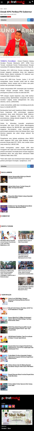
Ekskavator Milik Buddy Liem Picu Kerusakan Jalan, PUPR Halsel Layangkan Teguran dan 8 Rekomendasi (7, 274)
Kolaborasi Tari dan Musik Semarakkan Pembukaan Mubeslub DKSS (20, 206)
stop (9, 16)
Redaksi (4, 428)
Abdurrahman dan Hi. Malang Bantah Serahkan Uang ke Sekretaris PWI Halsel (20, 365)
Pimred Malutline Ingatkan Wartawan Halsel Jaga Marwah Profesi (25, 288)
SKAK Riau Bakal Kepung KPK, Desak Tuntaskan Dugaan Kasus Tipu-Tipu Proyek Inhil (19, 328)
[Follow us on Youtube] (13, 406)
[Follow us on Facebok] (3, 406)
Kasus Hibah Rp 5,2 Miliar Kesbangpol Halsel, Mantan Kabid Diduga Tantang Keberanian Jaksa (19, 319)
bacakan (4, 16)
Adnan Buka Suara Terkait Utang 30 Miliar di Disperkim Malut (19, 187)
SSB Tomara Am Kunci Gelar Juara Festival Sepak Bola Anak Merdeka (25, 272)
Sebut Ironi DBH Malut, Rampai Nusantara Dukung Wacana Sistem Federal (19, 300)
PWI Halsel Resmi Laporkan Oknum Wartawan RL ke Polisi (24, 256)
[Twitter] (28, 19)
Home (1, 8)
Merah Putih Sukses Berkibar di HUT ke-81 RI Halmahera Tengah (20, 308)
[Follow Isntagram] (10, 406)
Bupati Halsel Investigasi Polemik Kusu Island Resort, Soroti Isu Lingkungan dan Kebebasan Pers (20, 347)
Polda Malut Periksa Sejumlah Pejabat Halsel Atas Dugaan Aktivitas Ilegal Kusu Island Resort (20, 357)
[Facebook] (32, 19)
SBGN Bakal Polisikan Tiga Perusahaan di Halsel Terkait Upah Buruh (20, 337)
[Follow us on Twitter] (6, 406)
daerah (5, 8)
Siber (9, 428)
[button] (32, 1)
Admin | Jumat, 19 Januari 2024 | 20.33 (8, 14)
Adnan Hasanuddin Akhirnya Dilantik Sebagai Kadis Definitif (19, 177)
